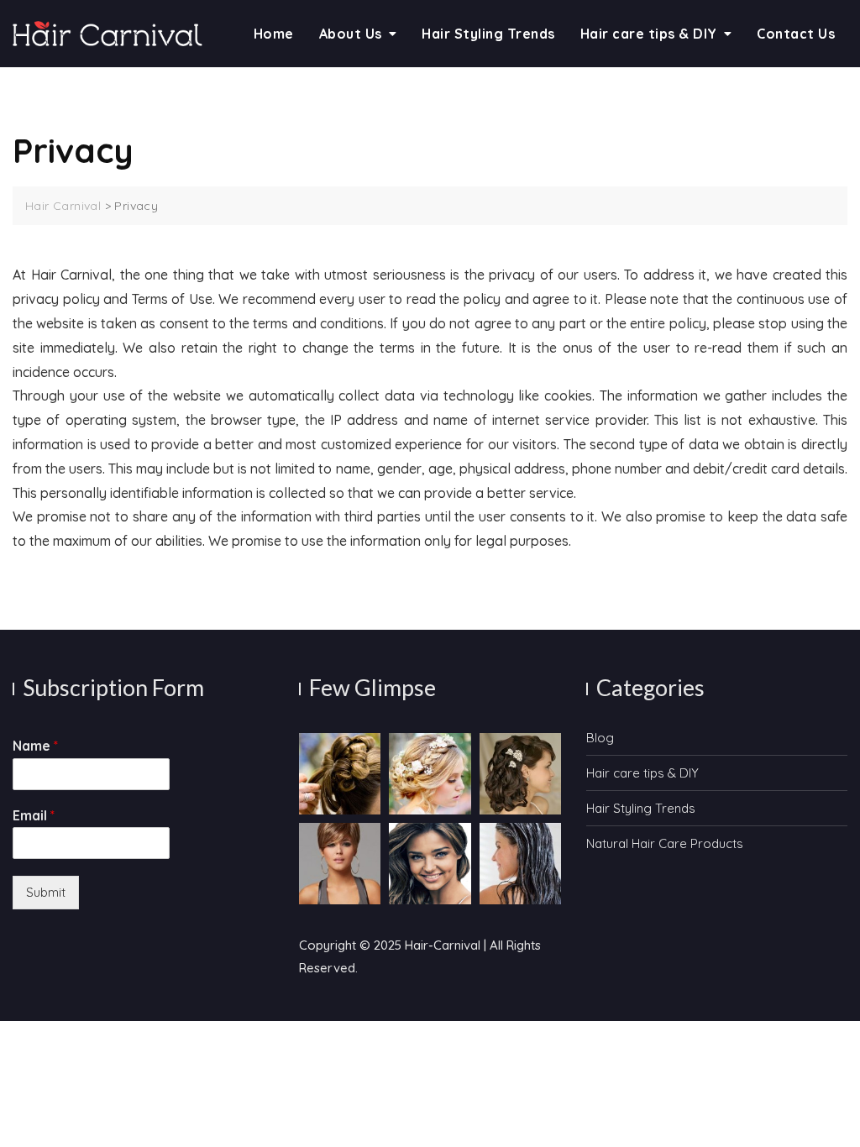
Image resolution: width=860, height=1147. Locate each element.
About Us (350, 33)
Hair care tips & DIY (648, 33)
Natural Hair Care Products (664, 843)
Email (34, 815)
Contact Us (796, 33)
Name (35, 745)
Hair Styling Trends (488, 33)
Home (274, 33)
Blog (600, 738)
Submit (46, 892)
